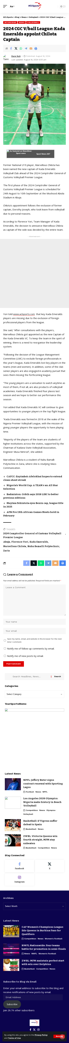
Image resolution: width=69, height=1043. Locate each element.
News (22, 22)
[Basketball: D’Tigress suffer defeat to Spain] (13, 825)
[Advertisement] (34, 273)
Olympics (50, 810)
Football (30, 792)
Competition (32, 810)
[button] (59, 1036)
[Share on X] (16, 48)
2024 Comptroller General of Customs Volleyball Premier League (32, 535)
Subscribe (12, 1004)
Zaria (6, 550)
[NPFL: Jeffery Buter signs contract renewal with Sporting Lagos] (13, 784)
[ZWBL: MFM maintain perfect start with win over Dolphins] (11, 965)
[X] (49, 866)
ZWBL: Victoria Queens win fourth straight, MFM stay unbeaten (40, 840)
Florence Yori (19, 542)
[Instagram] (19, 879)
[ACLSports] (34, 6)
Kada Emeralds (39, 542)
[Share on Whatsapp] (21, 48)
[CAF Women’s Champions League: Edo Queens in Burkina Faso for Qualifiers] (11, 931)
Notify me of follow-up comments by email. (30, 648)
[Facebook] (19, 866)
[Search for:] (30, 676)
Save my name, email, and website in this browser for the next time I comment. (34, 640)
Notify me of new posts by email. (25, 656)
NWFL (34, 953)
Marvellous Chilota (14, 546)
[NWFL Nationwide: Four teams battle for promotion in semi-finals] (11, 950)
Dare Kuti (16, 56)
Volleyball (33, 22)
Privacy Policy (41, 1035)
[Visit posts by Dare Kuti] (6, 58)
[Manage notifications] (62, 1036)
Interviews (10, 22)
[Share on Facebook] (11, 48)
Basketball (31, 829)
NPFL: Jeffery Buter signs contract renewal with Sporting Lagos (43, 784)
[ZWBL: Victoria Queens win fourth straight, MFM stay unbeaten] (13, 840)
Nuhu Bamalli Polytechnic (43, 546)
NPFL (45, 792)
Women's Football (53, 939)
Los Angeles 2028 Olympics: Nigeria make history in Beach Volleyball (42, 802)
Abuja (6, 542)
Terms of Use (14, 1038)
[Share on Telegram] (26, 48)
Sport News (41, 154)
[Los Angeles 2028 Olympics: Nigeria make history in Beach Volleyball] (13, 803)
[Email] (31, 48)
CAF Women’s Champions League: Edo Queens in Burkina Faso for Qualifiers (43, 931)
